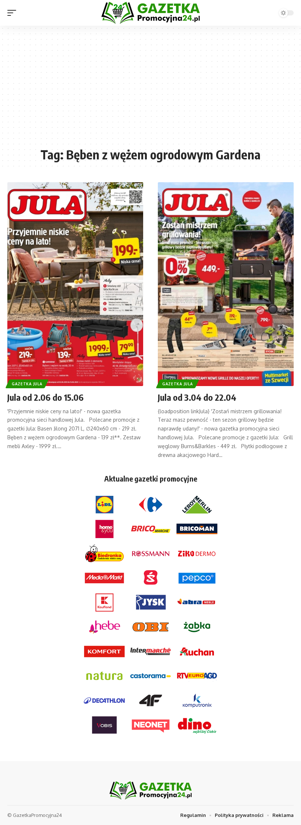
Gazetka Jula (27, 384)
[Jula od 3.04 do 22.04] (226, 284)
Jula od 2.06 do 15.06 (45, 397)
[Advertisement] (150, 90)
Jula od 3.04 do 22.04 (197, 397)
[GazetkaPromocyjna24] (150, 13)
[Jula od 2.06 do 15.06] (75, 284)
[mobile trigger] (13, 13)
